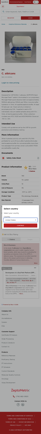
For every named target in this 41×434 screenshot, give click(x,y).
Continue (20, 225)
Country (7, 217)
